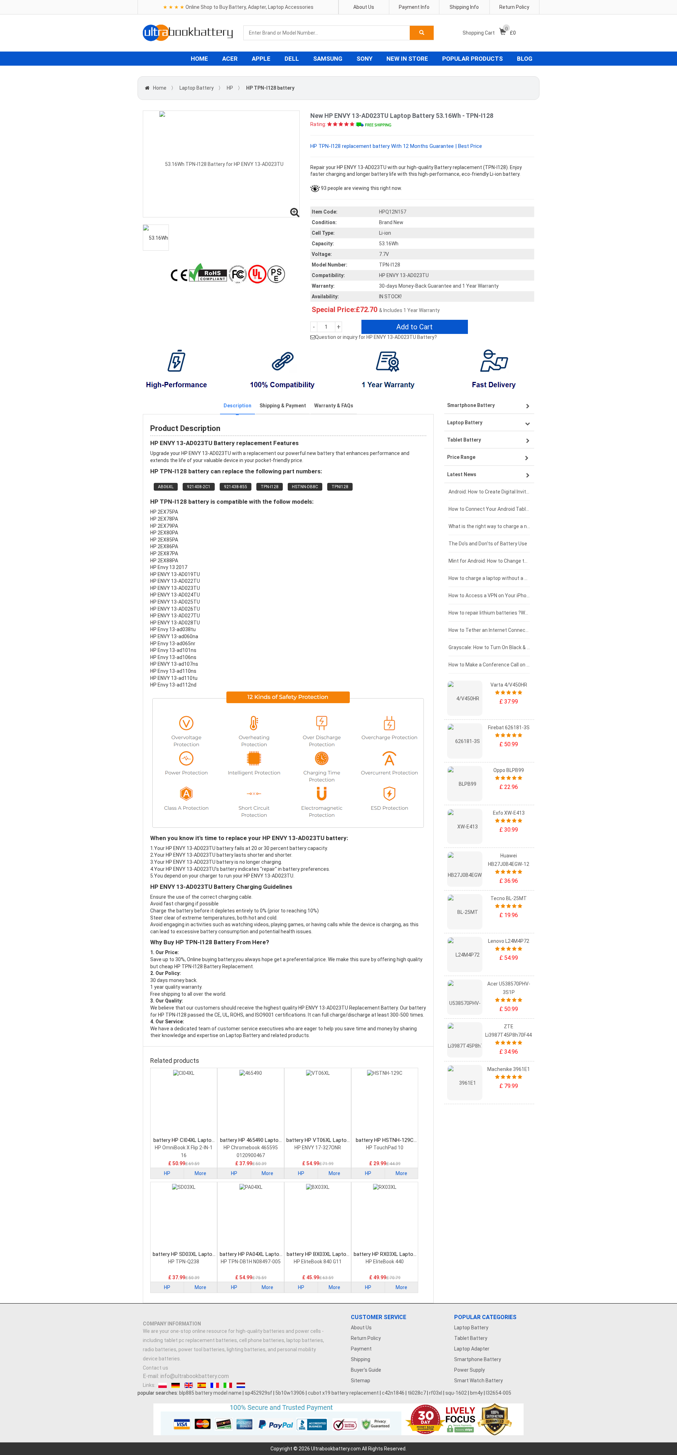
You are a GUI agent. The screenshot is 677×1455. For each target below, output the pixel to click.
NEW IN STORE (407, 58)
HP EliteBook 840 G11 (318, 1261)
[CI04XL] (183, 1103)
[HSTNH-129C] (384, 1103)
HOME (199, 58)
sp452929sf (258, 1393)
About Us (363, 7)
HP (230, 88)
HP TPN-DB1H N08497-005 (251, 1261)
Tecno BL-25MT (508, 898)
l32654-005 (498, 1393)
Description (237, 405)
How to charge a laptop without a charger (489, 578)
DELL (292, 58)
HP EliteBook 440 (385, 1261)
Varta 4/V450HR (508, 685)
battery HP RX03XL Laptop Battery (385, 1254)
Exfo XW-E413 (509, 813)
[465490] (250, 1103)
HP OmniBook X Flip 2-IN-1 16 (184, 1151)
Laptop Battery (196, 88)
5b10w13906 (290, 1393)
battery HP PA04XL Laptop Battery (251, 1254)
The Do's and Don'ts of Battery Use (488, 543)
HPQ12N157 (392, 212)
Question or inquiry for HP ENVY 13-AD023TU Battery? (376, 337)
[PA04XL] (250, 1217)
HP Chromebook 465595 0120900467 (251, 1151)
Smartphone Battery (477, 1359)
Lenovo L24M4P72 (508, 941)
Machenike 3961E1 (508, 1069)
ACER (230, 58)
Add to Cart (414, 327)
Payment (361, 1349)
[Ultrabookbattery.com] (188, 33)
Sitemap (360, 1380)
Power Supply (469, 1370)
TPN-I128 (270, 486)
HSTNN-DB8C (305, 486)
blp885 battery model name (210, 1393)
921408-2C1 (199, 486)
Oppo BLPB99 (508, 770)
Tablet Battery (470, 1338)
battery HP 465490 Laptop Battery (250, 1140)
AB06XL (165, 486)
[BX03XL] (317, 1217)
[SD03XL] (183, 1217)
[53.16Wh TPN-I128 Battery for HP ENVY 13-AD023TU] (221, 164)
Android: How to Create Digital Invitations (489, 492)
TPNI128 (339, 486)
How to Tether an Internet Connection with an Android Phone (489, 630)
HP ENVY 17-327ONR (317, 1147)
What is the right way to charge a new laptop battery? (489, 526)
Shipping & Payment (283, 405)
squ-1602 (456, 1393)
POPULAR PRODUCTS (472, 58)
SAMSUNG (327, 58)
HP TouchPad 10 (384, 1147)
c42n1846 (393, 1393)
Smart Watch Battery (478, 1380)
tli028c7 (417, 1393)
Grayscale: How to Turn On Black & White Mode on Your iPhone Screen (489, 647)
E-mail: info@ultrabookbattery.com (186, 1376)
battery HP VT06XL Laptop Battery (317, 1140)
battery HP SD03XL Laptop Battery (184, 1254)
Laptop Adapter (471, 1349)
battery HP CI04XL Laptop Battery (183, 1140)
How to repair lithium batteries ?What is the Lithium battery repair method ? (489, 613)
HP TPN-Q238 (183, 1261)
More (200, 1173)
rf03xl (435, 1393)
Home (159, 88)
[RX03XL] (384, 1217)
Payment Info (414, 7)
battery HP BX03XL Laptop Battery (318, 1254)
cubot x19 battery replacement (343, 1393)
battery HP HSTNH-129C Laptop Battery (385, 1140)
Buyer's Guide (366, 1370)
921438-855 (235, 486)
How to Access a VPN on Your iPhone (489, 595)
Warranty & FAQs (333, 405)
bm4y (476, 1393)
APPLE (261, 58)
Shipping (360, 1359)
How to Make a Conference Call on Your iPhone (489, 664)
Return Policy (514, 7)
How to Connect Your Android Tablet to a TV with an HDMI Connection (489, 509)
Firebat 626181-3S (509, 727)
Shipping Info (464, 7)
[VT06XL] (317, 1103)
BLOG (524, 58)
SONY (364, 58)
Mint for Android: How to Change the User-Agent (489, 561)
